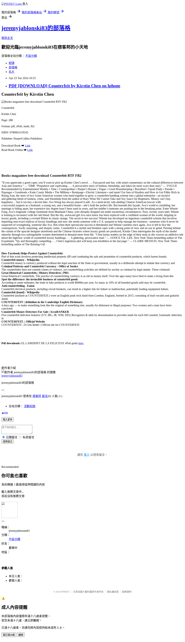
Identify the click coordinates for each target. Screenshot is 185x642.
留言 (45, 396)
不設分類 (31, 55)
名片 (11, 71)
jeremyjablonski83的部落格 (35, 28)
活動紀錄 (29, 406)
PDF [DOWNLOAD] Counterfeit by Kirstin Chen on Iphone (64, 85)
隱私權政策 (113, 591)
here (80, 343)
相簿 (11, 63)
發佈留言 (7, 441)
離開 (20, 635)
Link (27, 145)
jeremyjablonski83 (11, 375)
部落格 (13, 67)
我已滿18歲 (9, 635)
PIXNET (65, 591)
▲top (4, 412)
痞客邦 (37, 396)
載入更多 (7, 419)
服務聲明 (127, 591)
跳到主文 (7, 38)
